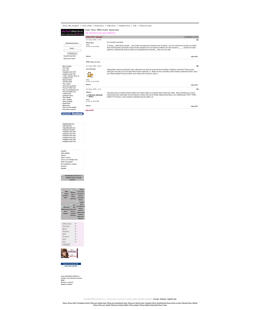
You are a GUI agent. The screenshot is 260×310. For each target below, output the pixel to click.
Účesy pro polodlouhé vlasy (71, 90)
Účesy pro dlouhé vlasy (69, 91)
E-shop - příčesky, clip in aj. (71, 76)
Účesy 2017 (66, 70)
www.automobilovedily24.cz (70, 276)
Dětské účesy (66, 105)
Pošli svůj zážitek (67, 162)
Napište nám (172, 299)
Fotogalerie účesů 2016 (69, 135)
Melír (134, 26)
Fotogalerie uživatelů (69, 129)
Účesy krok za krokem (69, 109)
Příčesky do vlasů (145, 26)
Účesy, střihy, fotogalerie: (71, 26)
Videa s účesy (66, 157)
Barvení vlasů (114, 30)
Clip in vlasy (162, 305)
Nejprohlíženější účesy (69, 128)
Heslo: (72, 48)
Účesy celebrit (87, 26)
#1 (197, 40)
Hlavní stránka (67, 66)
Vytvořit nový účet (70, 56)
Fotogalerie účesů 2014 (69, 139)
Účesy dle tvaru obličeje (69, 107)
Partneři (63, 166)
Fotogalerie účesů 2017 (69, 74)
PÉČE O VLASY (102, 30)
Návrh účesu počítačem (69, 86)
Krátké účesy (111, 26)
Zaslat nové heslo (69, 58)
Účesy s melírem (67, 99)
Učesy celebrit (134, 305)
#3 (197, 89)
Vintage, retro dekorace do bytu (71, 278)
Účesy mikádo (67, 97)
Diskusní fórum (67, 80)
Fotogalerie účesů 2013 (69, 141)
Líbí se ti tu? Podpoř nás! (69, 159)
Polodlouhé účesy (124, 26)
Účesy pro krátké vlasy (69, 88)
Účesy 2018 (66, 68)
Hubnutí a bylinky (66, 284)
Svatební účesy (67, 93)
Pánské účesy (66, 103)
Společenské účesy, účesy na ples (169, 303)
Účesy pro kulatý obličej (119, 305)
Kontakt (63, 168)
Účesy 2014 (72, 303)
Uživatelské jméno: (72, 43)
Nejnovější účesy (67, 126)
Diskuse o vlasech (67, 282)
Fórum (93, 30)
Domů (87, 30)
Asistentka (154, 305)
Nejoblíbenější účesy (68, 124)
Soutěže (63, 151)
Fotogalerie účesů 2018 (69, 72)
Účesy (65, 303)
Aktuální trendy (67, 81)
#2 (197, 66)
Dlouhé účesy (99, 26)
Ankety (63, 155)
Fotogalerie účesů (68, 78)
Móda (62, 280)
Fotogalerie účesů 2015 (69, 137)
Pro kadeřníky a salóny (69, 164)
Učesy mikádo (145, 305)
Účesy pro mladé (67, 101)
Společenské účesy (68, 95)
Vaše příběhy (65, 153)
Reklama (163, 299)
